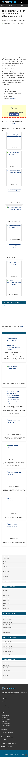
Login (21, 5)
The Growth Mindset (14, 166)
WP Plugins (5, 576)
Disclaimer (6, 754)
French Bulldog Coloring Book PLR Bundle (14, 353)
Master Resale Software (8, 622)
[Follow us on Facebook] (2, 740)
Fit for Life (14, 513)
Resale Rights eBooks (7, 641)
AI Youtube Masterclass (14, 221)
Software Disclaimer (6, 725)
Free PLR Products (7, 581)
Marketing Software (7, 667)
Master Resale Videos (7, 619)
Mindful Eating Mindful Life (14, 434)
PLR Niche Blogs (6, 603)
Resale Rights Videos (7, 643)
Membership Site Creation (7, 732)
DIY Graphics (5, 672)
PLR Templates (6, 598)
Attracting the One (14, 460)
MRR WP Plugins (6, 632)
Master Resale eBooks (8, 617)
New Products (6, 556)
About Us (4, 701)
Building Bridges (14, 538)
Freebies (10, 5)
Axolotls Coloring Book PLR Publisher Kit (14, 407)
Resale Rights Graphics (8, 651)
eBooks (4, 561)
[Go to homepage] (10, 2)
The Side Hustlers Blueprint (14, 257)
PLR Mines (13, 751)
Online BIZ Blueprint (14, 184)
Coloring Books (6, 558)
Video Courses (6, 665)
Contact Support (5, 703)
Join (16, 5)
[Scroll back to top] (26, 755)
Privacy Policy (5, 721)
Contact (3, 5)
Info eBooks (5, 662)
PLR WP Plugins (6, 608)
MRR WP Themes (7, 629)
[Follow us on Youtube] (5, 740)
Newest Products (5, 706)
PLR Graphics (6, 600)
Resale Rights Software (8, 646)
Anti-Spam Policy (5, 717)
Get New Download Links (7, 708)
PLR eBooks (5, 590)
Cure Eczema (14, 276)
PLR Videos (5, 593)
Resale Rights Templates (8, 648)
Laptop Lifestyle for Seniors (14, 203)
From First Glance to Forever (14, 381)
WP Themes (5, 579)
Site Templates (6, 571)
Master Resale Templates (8, 624)
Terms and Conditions (6, 719)
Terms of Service (20, 754)
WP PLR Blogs (6, 574)
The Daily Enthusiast (14, 239)
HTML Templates (6, 670)
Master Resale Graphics (8, 627)
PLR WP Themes (6, 605)
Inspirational (13, 98)
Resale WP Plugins (7, 654)
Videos (4, 563)
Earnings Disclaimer (6, 723)
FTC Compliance (5, 715)
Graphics (5, 566)
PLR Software (6, 595)
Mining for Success (14, 486)
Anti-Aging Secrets (14, 294)
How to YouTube (14, 148)
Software (5, 568)
